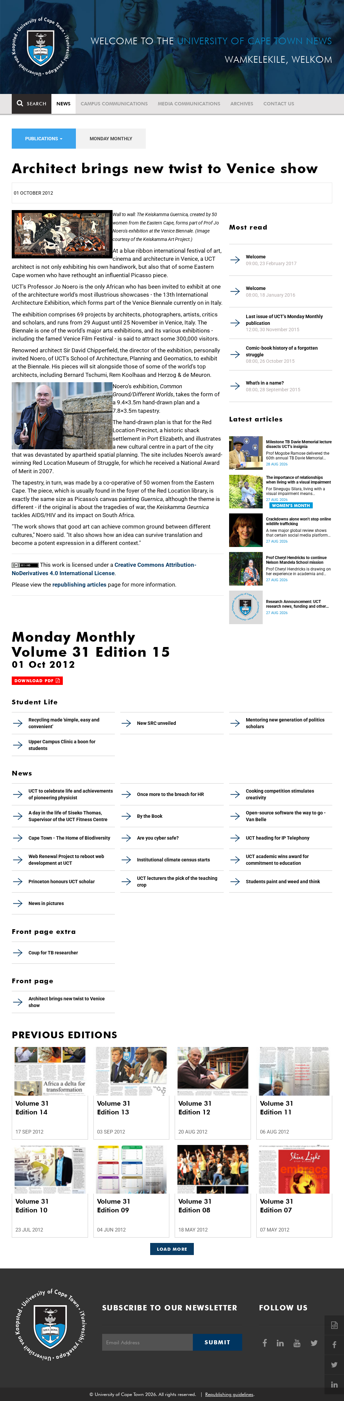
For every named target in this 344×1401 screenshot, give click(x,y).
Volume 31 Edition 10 (32, 1205)
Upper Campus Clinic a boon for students (62, 745)
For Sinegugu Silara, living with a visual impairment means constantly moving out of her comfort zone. (295, 491)
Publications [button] (42, 138)
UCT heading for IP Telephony (277, 838)
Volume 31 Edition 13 (114, 1107)
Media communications (189, 103)
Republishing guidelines (229, 1394)
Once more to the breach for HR (170, 794)
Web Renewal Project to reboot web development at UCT (66, 860)
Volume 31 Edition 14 (32, 1107)
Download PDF (35, 680)
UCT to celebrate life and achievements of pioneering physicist (71, 794)
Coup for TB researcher (53, 952)
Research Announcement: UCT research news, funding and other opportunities (296, 604)
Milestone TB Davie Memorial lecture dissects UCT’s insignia (299, 444)
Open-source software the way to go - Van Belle (286, 816)
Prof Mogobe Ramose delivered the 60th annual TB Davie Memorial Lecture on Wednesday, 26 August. (297, 455)
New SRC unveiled (156, 723)
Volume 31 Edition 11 (277, 1107)
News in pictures (46, 903)
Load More (172, 1249)
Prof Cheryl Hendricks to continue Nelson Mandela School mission (296, 560)
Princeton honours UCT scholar (62, 881)
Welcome (256, 256)
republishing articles (79, 584)
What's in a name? (265, 383)
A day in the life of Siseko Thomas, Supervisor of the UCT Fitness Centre (68, 816)
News (63, 103)
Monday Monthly (111, 138)
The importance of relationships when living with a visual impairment (298, 480)
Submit (217, 1342)
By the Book (149, 816)
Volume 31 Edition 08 (195, 1205)
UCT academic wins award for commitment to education (277, 860)
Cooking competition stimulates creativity (280, 794)
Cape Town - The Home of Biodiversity (69, 838)
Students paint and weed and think (283, 881)
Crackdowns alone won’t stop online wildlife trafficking (298, 521)
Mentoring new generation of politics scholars (285, 723)
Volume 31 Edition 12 (195, 1107)
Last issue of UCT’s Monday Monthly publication (284, 320)
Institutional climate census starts (173, 859)
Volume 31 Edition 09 (114, 1205)
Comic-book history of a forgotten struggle (282, 351)
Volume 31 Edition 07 (277, 1205)
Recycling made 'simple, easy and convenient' (64, 723)
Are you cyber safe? (158, 838)
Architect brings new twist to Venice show (67, 1002)
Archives (241, 103)
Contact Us (278, 103)
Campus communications (114, 103)
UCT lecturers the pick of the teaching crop (177, 881)
